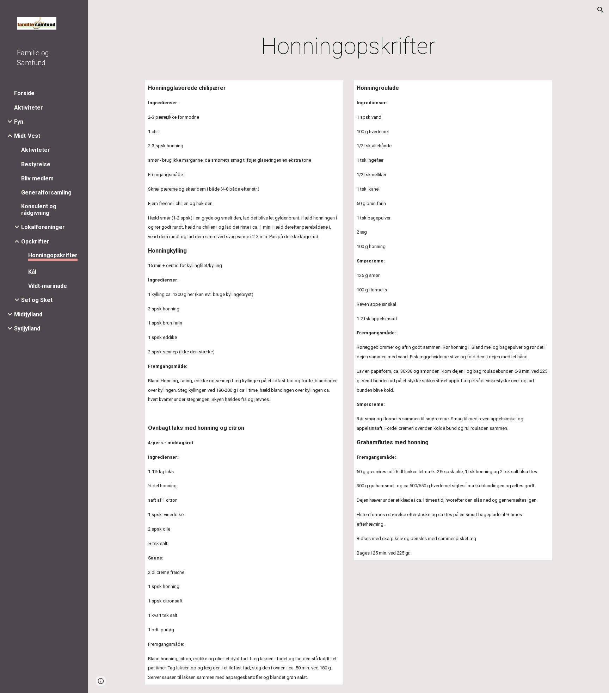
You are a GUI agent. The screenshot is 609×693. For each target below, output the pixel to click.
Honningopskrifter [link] (53, 255)
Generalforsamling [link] (46, 192)
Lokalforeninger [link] (43, 227)
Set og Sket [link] (37, 300)
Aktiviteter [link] (28, 107)
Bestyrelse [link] (35, 164)
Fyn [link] (18, 121)
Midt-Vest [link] (27, 135)
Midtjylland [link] (28, 314)
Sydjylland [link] (27, 328)
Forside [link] (24, 93)
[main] (348, 46)
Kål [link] (32, 271)
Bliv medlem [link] (37, 178)
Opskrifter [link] (35, 241)
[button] (600, 9)
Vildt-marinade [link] (47, 286)
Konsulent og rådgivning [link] (38, 209)
